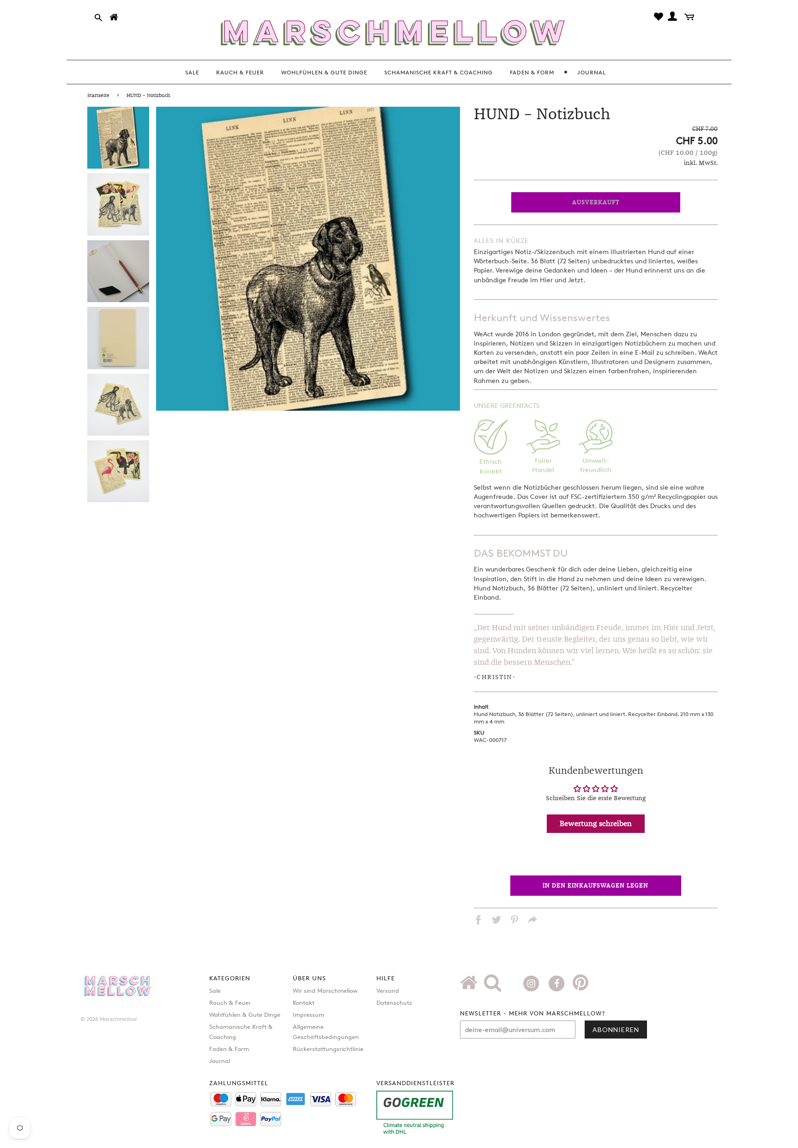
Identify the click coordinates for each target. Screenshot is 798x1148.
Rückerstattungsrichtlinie (328, 1048)
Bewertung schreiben (596, 823)
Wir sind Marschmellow (325, 990)
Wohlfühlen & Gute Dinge (244, 1014)
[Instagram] (532, 982)
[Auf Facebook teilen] (478, 921)
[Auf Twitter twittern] (496, 921)
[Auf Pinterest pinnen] (514, 921)
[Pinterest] (580, 985)
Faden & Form (229, 1048)
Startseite (98, 95)
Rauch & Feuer (230, 1002)
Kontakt (303, 1002)
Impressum (308, 1014)
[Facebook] (557, 982)
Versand (387, 990)
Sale (215, 990)
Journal (219, 1060)
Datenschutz (394, 1002)
